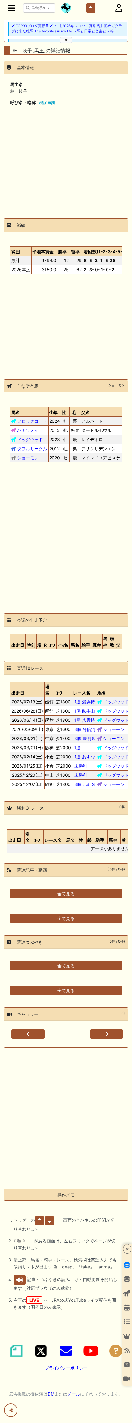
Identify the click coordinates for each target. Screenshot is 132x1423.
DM (51, 1393)
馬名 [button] (15, 412)
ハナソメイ (28, 430)
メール (73, 1393)
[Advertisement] (66, 159)
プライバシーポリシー (66, 1367)
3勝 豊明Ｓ (84, 738)
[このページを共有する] (10, 1410)
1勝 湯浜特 (84, 701)
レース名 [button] (53, 840)
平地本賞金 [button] (43, 251)
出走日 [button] (14, 840)
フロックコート (32, 421)
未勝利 (80, 765)
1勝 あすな (84, 756)
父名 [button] (85, 412)
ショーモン (28, 457)
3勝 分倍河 (84, 729)
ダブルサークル (32, 448)
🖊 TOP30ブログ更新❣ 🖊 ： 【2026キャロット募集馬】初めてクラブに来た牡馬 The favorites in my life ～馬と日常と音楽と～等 (66, 28)
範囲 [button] (15, 251)
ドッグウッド (30, 439)
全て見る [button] (66, 893)
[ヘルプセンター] (115, 1351)
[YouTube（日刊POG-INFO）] (90, 1351)
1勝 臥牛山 (84, 710)
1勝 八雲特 (84, 720)
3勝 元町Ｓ (84, 784)
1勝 (77, 747)
